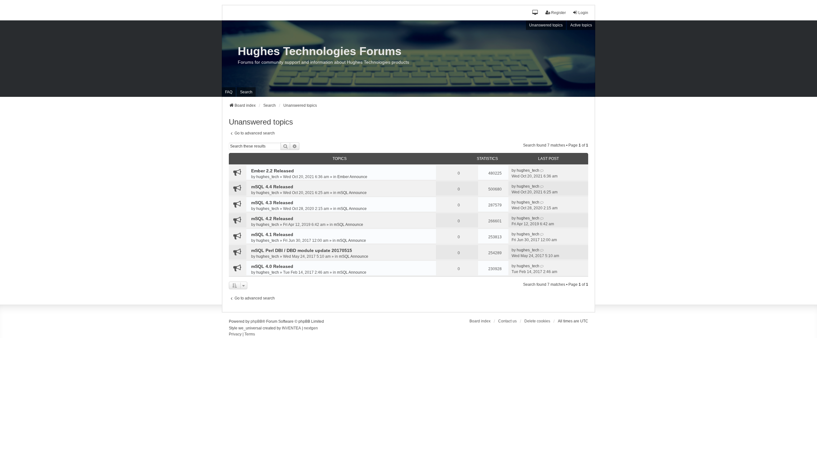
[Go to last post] (542, 170)
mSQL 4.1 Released (272, 234)
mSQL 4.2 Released (272, 218)
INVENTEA (291, 328)
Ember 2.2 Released (272, 170)
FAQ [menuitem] (228, 92)
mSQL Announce (352, 193)
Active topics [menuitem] (581, 25)
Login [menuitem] (583, 13)
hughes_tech (267, 177)
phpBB (256, 321)
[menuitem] (235, 334)
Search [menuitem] (246, 92)
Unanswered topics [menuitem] (546, 25)
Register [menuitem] (558, 13)
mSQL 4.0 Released (272, 266)
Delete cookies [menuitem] (537, 321)
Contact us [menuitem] (507, 321)
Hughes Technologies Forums (319, 51)
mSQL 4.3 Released (272, 202)
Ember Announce (352, 177)
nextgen (311, 328)
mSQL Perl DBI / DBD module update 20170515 (301, 250)
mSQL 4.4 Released (272, 186)
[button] (535, 13)
